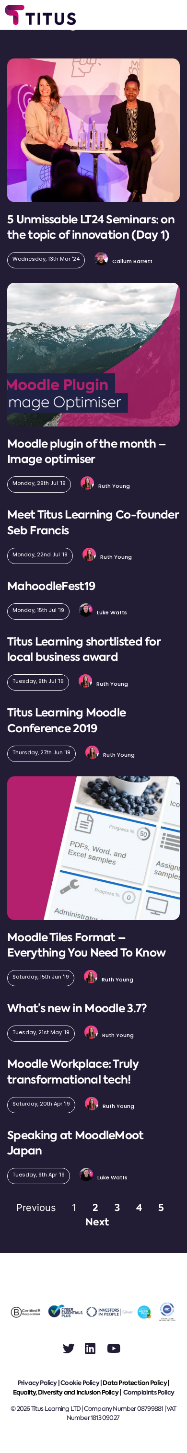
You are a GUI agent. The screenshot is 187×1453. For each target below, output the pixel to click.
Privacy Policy (37, 1382)
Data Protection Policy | (136, 1382)
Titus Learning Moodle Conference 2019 (66, 720)
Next (97, 1222)
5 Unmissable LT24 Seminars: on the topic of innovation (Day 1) (91, 227)
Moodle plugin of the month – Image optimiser (86, 451)
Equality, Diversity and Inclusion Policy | (67, 1392)
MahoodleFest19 (51, 586)
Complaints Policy (148, 1392)
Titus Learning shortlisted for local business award (83, 649)
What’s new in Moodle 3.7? (77, 1008)
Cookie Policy (79, 1382)
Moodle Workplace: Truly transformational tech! (73, 1071)
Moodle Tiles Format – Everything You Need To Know (86, 945)
